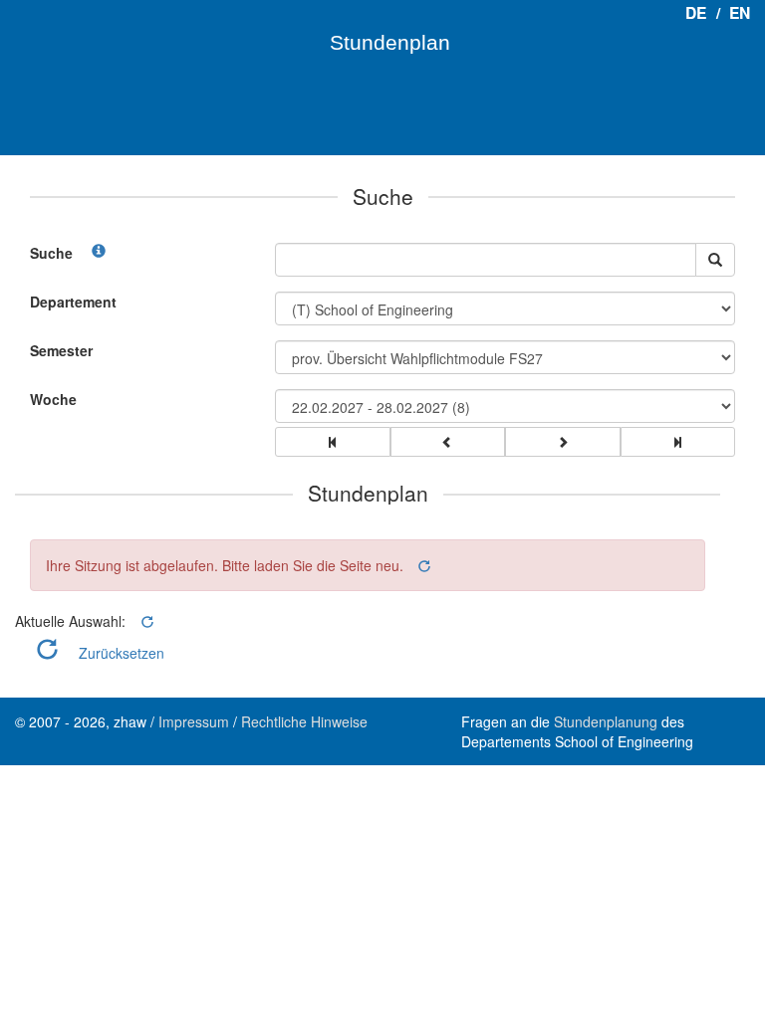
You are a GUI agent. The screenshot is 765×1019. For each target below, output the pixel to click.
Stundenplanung (605, 721)
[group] (332, 442)
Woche (53, 399)
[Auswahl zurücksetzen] (422, 565)
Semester (61, 350)
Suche (51, 253)
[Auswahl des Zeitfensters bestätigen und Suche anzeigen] (715, 260)
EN (739, 12)
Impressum (193, 721)
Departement (73, 301)
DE (695, 12)
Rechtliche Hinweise (304, 721)
